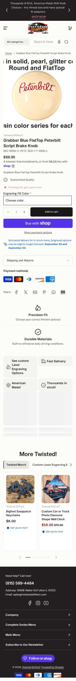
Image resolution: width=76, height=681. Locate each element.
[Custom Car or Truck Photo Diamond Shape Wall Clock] (56, 489)
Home (8, 53)
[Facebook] (30, 603)
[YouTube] (46, 603)
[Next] (69, 10)
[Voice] (59, 41)
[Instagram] (38, 603)
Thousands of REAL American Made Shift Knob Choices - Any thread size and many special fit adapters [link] (38, 7)
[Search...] (66, 41)
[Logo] (38, 28)
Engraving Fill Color (16, 193)
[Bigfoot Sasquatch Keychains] (20, 489)
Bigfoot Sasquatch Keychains (18, 513)
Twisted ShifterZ (31, 667)
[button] (70, 28)
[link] (16, 292)
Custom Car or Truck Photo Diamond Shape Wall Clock (55, 515)
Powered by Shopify (52, 667)
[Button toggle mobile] (5, 28)
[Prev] (6, 10)
